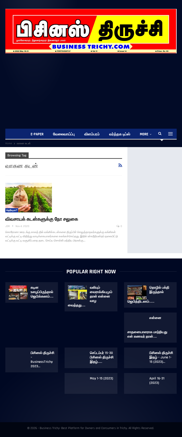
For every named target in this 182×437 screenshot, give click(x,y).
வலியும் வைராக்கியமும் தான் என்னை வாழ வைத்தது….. (90, 296)
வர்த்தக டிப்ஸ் (119, 134)
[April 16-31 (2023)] (136, 383)
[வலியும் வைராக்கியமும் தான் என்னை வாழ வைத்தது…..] (77, 293)
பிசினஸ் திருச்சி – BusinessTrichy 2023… (42, 360)
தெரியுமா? (11, 210)
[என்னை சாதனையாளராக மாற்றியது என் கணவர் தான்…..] (136, 323)
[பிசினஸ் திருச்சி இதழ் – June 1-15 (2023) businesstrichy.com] (136, 358)
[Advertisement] (91, 87)
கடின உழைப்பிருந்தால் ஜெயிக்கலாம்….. (42, 292)
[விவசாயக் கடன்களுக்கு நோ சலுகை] (28, 197)
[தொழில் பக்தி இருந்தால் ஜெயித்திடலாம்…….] (136, 293)
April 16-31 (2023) (156, 380)
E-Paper (37, 134)
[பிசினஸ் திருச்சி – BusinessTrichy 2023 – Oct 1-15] (18, 358)
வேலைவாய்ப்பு (64, 134)
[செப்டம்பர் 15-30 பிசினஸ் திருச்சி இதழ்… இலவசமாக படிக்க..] (77, 358)
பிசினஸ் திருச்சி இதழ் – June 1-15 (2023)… (161, 357)
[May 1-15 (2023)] (77, 383)
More (144, 134)
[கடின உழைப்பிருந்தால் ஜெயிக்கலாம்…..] (18, 293)
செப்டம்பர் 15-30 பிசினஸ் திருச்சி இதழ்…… (102, 357)
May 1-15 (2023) (101, 378)
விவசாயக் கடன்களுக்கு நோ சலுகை (41, 219)
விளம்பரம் (92, 134)
